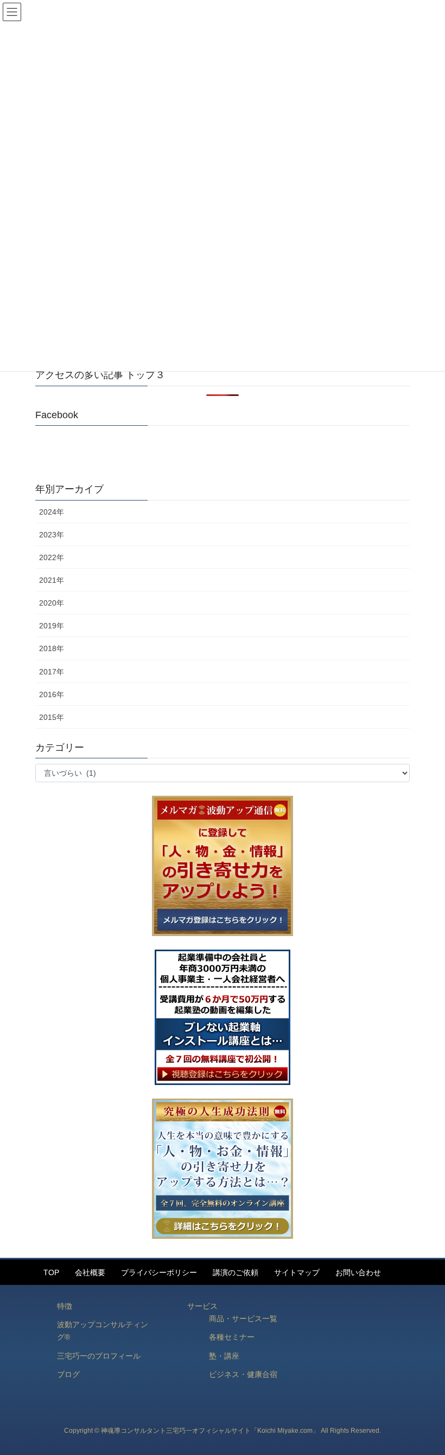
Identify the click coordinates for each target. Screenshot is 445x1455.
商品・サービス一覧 (243, 1318)
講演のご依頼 (235, 1272)
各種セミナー (232, 1337)
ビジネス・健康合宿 (243, 1374)
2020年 (51, 603)
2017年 (51, 671)
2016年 (51, 694)
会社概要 (90, 1272)
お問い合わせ (358, 1272)
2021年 (51, 580)
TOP (51, 1272)
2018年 (51, 648)
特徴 (64, 1306)
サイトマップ (297, 1272)
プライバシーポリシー (159, 1272)
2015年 (51, 717)
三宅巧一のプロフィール (99, 1356)
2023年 (51, 534)
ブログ (68, 1374)
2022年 (51, 557)
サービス (202, 1306)
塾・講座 (224, 1356)
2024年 (51, 512)
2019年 (51, 625)
